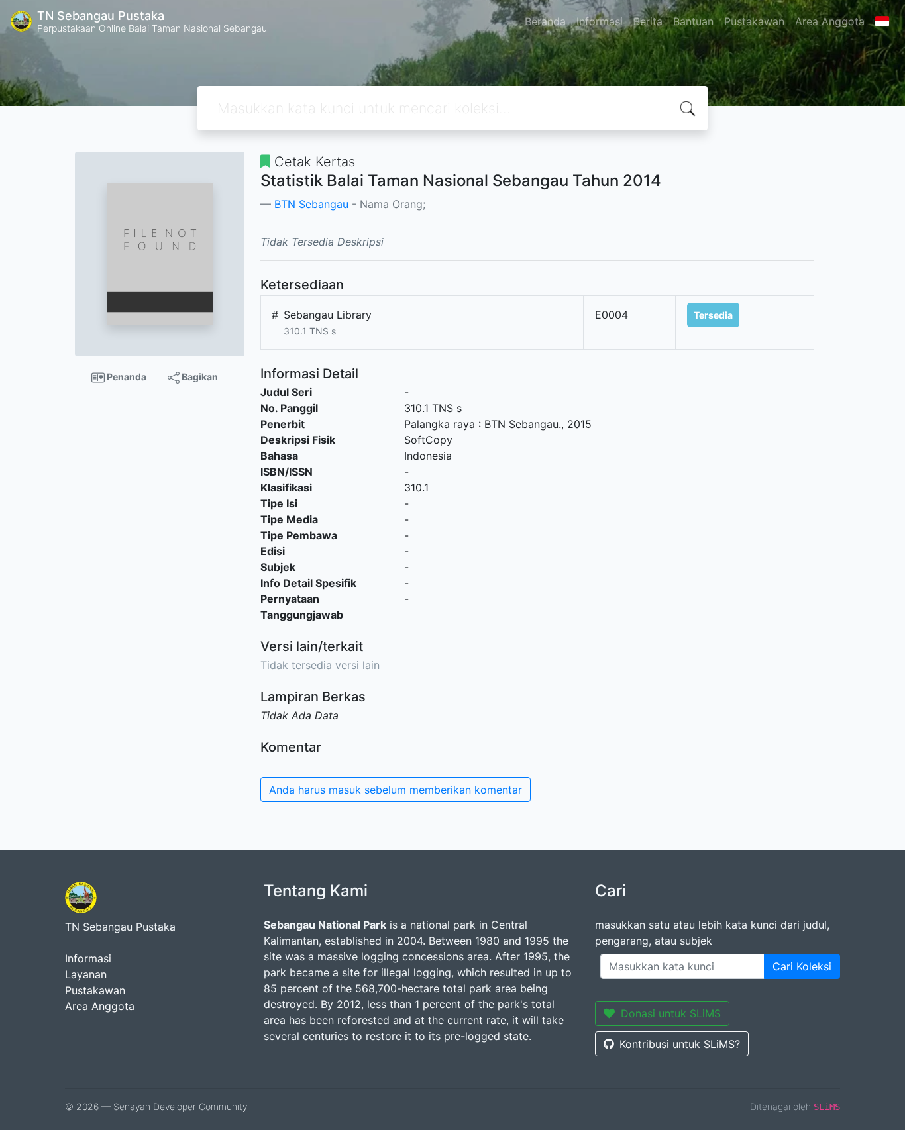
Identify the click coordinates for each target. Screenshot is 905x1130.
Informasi (599, 21)
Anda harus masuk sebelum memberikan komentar (395, 789)
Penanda (125, 376)
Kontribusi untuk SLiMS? (679, 1044)
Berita (648, 21)
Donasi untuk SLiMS (671, 1013)
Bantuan (693, 21)
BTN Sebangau (311, 204)
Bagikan (199, 376)
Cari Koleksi (801, 966)
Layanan (86, 974)
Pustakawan (754, 21)
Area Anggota (830, 21)
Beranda (545, 21)
